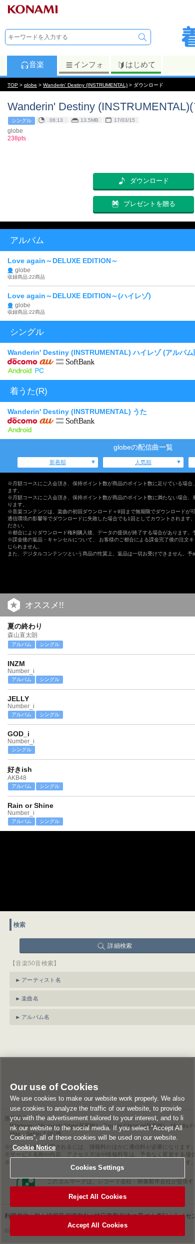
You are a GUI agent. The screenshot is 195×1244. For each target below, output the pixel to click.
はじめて (141, 64)
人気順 (143, 462)
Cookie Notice (34, 1147)
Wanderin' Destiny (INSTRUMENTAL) (85, 85)
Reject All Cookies (97, 1196)
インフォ (89, 64)
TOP (13, 85)
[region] (97, 1150)
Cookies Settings (97, 1167)
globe (30, 85)
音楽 (36, 64)
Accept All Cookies (97, 1225)
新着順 (58, 462)
